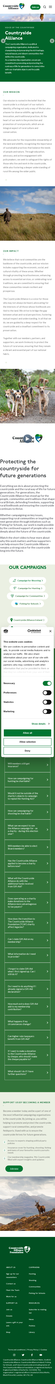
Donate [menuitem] (9, 1316)
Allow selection (27, 741)
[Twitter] (23, 1355)
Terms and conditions (17, 1350)
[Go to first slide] (52, 41)
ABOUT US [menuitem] (10, 1267)
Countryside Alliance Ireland (27, 620)
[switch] (47, 692)
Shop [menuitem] (8, 1332)
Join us (35, 7)
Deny (27, 750)
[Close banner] (50, 631)
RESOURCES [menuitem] (34, 1303)
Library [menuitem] (32, 1332)
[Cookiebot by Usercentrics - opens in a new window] (30, 631)
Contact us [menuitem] (11, 1284)
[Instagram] (14, 1355)
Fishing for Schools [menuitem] (37, 1293)
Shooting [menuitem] (32, 1280)
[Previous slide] (3, 41)
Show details (39, 723)
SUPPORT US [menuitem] (11, 1303)
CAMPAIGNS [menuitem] (34, 1267)
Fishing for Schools (29, 603)
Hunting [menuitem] (32, 1274)
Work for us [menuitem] (11, 1297)
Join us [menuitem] (9, 1310)
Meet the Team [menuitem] (12, 1290)
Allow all (27, 733)
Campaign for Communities (29, 596)
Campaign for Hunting (29, 588)
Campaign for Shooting (29, 580)
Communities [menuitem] (34, 1287)
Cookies (43, 1350)
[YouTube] (40, 1355)
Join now (14, 1168)
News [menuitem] (31, 1319)
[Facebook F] (32, 1355)
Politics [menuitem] (32, 1326)
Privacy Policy (33, 1350)
